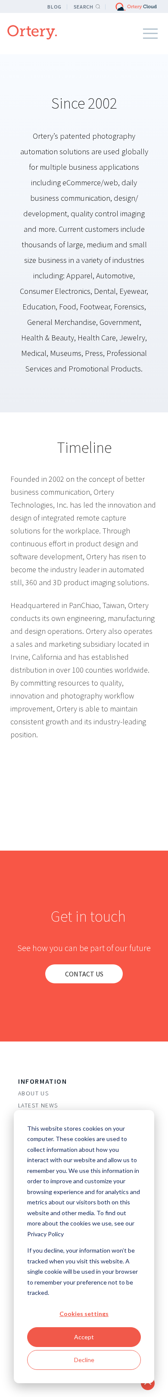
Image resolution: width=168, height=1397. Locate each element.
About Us (33, 1093)
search (84, 6)
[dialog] (84, 1246)
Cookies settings (84, 1313)
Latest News (38, 1105)
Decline (84, 1359)
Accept (84, 1337)
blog (54, 6)
